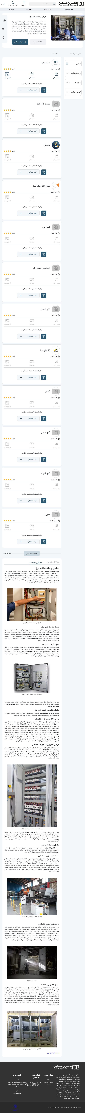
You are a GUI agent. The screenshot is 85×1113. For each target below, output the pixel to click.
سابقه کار (77, 82)
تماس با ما (29, 9)
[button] (43, 90)
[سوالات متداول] (3, 29)
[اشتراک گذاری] (3, 37)
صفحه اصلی (47, 9)
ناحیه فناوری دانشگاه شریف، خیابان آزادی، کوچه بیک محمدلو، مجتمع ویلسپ (17, 1084)
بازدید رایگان (76, 73)
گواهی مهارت (76, 92)
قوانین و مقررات (48, 1082)
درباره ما (11, 9)
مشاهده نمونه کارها (38, 43)
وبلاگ (49, 1085)
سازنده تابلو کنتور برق (53, 1053)
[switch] (68, 73)
